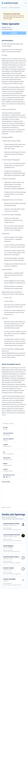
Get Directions (6, 507)
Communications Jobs (14, 7)
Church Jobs (4, 7)
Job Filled (14, 33)
